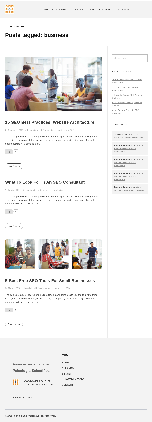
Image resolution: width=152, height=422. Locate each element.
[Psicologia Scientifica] (9, 9)
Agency (58, 288)
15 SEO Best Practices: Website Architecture (49, 122)
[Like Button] (9, 151)
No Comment (43, 190)
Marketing (62, 130)
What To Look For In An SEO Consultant (45, 182)
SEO (72, 130)
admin (33, 130)
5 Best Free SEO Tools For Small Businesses (50, 280)
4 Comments (47, 130)
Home (9, 26)
